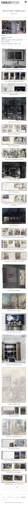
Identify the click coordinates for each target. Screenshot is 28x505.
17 (10, 488)
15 (6, 488)
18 (12, 488)
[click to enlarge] (14, 26)
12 (23, 487)
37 (24, 491)
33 (21, 489)
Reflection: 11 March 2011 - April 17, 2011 (11, 43)
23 (23, 488)
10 (19, 487)
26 (6, 489)
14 (4, 488)
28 (10, 489)
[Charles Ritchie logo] (10, 3)
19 (15, 488)
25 (4, 489)
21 (19, 488)
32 (19, 489)
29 (12, 489)
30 (15, 489)
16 (8, 488)
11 (21, 487)
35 (25, 489)
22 (21, 488)
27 (8, 489)
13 (25, 487)
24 (25, 488)
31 (17, 489)
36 (22, 491)
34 (23, 489)
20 (17, 488)
